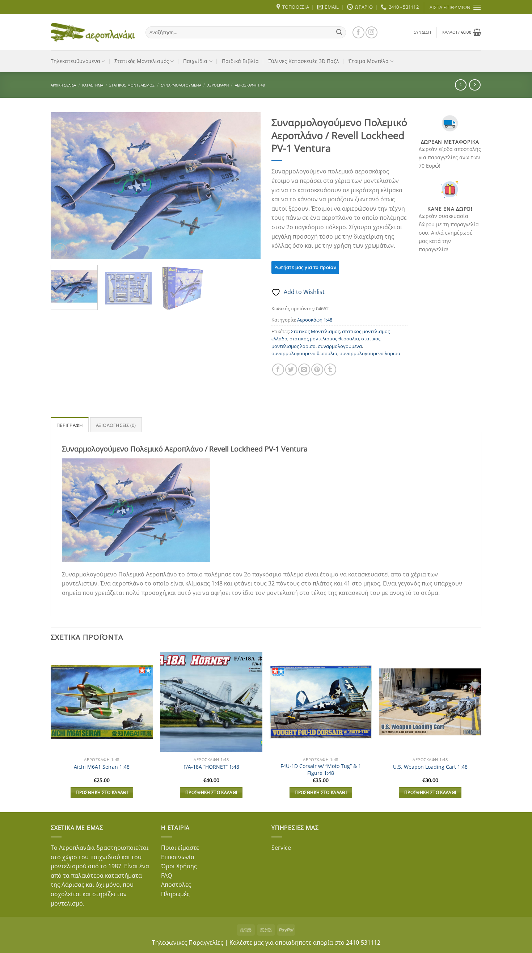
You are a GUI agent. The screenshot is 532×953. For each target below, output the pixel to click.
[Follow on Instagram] (371, 32)
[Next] (247, 186)
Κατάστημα (92, 85)
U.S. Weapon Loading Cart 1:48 (430, 767)
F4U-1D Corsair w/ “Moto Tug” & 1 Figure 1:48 (320, 769)
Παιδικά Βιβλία (240, 61)
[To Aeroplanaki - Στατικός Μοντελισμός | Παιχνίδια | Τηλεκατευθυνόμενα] (93, 32)
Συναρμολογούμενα (181, 85)
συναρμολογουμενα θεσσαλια (304, 353)
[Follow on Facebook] (358, 32)
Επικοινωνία (177, 857)
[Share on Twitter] (291, 369)
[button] (422, 32)
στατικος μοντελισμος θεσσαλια (324, 338)
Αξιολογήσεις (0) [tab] (116, 425)
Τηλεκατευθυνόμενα (75, 61)
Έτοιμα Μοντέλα (369, 61)
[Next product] (460, 85)
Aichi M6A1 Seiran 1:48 (102, 767)
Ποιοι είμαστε (180, 848)
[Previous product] (474, 85)
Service (281, 848)
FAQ (166, 875)
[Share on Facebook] (278, 369)
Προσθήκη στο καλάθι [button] (102, 792)
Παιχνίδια (195, 61)
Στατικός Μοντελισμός (141, 61)
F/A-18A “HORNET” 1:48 (211, 767)
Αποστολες (176, 885)
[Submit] (339, 32)
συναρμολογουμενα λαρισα (369, 353)
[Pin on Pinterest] (317, 369)
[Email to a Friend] (304, 369)
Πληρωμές (175, 894)
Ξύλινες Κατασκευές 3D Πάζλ (303, 61)
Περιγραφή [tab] (69, 425)
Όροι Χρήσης (179, 866)
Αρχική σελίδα (63, 85)
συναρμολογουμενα (340, 346)
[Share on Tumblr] (330, 369)
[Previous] (64, 186)
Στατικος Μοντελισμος (315, 331)
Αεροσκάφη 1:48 (250, 85)
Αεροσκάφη (218, 85)
